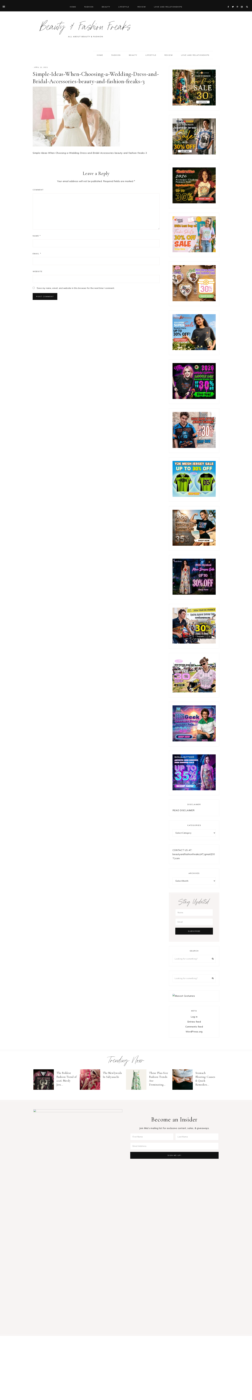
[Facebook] (229, 3)
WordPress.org (194, 1031)
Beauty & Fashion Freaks (85, 28)
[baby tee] (194, 496)
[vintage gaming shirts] (194, 447)
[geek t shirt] (194, 740)
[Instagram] (242, 3)
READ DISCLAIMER (183, 810)
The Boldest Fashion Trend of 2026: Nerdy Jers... (66, 1078)
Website (37, 271)
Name (37, 236)
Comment (38, 190)
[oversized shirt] (194, 104)
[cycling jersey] (194, 642)
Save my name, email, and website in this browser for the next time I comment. (76, 288)
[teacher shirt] (194, 251)
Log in (194, 1016)
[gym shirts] (194, 544)
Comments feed (194, 1026)
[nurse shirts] (194, 300)
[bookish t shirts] (194, 349)
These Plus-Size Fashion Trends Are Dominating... (158, 1078)
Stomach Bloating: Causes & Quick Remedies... (205, 1078)
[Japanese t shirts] (194, 153)
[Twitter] (234, 3)
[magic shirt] (194, 593)
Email (37, 253)
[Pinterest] (238, 3)
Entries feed (194, 1021)
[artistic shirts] (194, 789)
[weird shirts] (194, 398)
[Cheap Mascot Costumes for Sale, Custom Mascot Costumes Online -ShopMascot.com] (184, 995)
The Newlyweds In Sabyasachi (112, 1075)
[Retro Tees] (194, 202)
